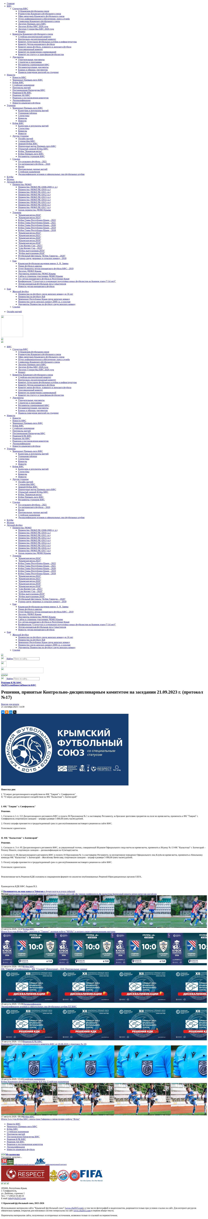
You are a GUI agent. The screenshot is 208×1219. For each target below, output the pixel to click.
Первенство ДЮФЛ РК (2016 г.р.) (34, 205)
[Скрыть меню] (2, 675)
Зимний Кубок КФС (28, 143)
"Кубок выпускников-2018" (31, 253)
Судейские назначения (23, 85)
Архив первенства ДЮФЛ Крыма (34, 210)
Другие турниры (20, 136)
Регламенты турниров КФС (31, 156)
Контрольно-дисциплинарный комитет (37, 39)
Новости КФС (19, 77)
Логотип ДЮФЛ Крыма (29, 271)
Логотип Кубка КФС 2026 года (33, 26)
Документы (18, 57)
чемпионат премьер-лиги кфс (60, 894)
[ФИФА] (91, 1180)
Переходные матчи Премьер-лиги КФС (37, 146)
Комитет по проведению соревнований (37, 52)
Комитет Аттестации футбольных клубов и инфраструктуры (47, 41)
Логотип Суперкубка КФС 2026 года (36, 29)
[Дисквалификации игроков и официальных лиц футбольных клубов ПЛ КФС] (29, 1001)
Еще (14, 261)
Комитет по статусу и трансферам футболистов (41, 54)
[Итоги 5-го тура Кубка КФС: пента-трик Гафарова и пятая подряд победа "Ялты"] (29, 1114)
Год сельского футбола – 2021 (32, 161)
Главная (10, 3)
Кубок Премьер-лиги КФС (31, 154)
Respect (21, 31)
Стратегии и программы (30, 62)
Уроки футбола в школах (30, 266)
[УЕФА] (74, 1180)
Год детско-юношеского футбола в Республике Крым (43, 279)
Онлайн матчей (25, 138)
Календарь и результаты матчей (33, 110)
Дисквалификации (21, 100)
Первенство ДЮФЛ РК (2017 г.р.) (34, 207)
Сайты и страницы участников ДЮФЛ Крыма (40, 276)
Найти (10, 658)
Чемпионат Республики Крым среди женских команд (44, 299)
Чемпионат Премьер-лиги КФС (27, 80)
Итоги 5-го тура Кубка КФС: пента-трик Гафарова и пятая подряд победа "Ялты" (40, 1119)
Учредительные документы (31, 59)
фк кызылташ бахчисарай (111, 894)
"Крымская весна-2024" (29, 215)
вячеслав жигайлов (147, 894)
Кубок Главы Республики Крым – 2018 (37, 230)
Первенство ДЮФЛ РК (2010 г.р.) (34, 189)
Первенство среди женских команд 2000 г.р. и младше (44, 301)
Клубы (10, 177)
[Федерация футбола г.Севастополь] (63, 1180)
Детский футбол (14, 182)
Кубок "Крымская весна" (30, 151)
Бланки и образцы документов (33, 70)
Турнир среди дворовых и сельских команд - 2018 (42, 258)
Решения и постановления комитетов (30, 98)
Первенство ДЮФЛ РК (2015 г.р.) (34, 202)
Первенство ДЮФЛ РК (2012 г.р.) (34, 194)
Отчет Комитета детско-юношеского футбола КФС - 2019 (45, 268)
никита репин (131, 894)
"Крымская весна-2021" (29, 235)
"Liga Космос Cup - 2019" (30, 248)
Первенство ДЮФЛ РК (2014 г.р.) (34, 200)
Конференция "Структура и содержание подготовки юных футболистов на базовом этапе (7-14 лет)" (67, 281)
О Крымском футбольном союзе (33, 11)
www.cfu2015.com (74, 1208)
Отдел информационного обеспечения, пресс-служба (44, 19)
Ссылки (16, 159)
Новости (11, 75)
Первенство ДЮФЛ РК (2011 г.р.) (34, 192)
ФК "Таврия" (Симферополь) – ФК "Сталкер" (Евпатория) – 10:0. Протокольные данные (44, 969)
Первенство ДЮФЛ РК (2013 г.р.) (34, 197)
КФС (9, 6)
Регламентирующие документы (33, 67)
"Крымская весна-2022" (29, 233)
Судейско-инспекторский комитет (34, 36)
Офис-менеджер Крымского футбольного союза (41, 16)
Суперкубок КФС (26, 141)
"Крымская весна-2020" (29, 238)
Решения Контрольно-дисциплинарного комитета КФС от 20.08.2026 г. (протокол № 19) (43, 1044)
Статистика (23, 115)
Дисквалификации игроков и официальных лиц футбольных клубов (51, 174)
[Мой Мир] (10, 712)
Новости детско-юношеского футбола (36, 286)
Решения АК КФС (21, 95)
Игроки (10, 179)
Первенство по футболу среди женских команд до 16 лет (45, 294)
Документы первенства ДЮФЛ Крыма (37, 273)
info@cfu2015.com (17, 1198)
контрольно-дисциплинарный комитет (27, 894)
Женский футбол (20, 291)
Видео (21, 166)
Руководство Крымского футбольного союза (39, 13)
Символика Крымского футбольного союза (39, 21)
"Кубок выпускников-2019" (31, 250)
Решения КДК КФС (22, 92)
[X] (14, 712)
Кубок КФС (18, 82)
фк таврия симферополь (86, 894)
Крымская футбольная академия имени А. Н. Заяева (43, 263)
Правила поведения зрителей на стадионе (38, 72)
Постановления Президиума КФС (28, 90)
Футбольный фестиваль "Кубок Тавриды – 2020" (42, 256)
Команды (22, 118)
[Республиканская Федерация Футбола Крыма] (54, 1180)
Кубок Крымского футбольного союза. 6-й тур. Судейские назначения (35, 1081)
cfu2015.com (7, 685)
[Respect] (25, 1180)
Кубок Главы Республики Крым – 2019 (37, 228)
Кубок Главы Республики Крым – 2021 (37, 222)
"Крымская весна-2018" (29, 243)
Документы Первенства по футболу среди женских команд (46, 304)
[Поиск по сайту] (2, 655)
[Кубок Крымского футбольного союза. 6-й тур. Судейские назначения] (29, 1076)
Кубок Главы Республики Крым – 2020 (37, 225)
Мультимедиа (13, 1154)
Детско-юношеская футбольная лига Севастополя (42, 284)
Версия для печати (10, 704)
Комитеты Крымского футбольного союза (32, 34)
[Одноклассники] (6, 712)
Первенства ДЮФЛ (21, 184)
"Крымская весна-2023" (29, 217)
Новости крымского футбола (26, 103)
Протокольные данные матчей (32, 169)
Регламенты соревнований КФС (33, 64)
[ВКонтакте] (3, 712)
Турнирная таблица (27, 113)
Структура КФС (20, 8)
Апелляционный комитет (30, 49)
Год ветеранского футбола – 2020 (34, 164)
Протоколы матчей (21, 87)
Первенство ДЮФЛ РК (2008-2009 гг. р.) (37, 187)
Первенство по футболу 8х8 (31, 296)
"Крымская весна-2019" (29, 240)
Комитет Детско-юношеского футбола (36, 44)
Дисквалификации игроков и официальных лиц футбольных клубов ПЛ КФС (39, 1006)
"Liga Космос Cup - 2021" (30, 245)
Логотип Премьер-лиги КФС (32, 24)
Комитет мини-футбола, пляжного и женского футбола (44, 47)
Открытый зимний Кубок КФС (33, 149)
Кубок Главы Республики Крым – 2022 (37, 220)
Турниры (11, 105)
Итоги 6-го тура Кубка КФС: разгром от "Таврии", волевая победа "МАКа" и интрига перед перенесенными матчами (58, 931)
